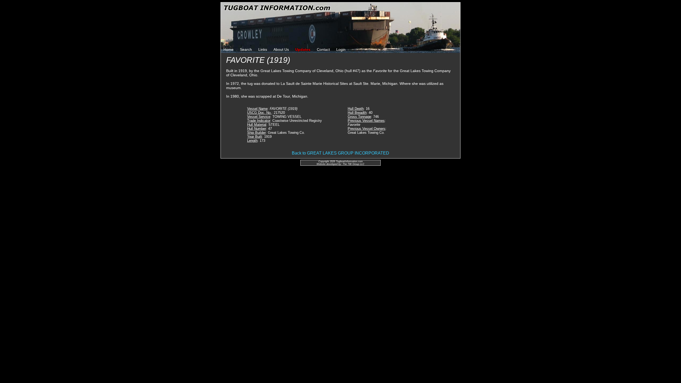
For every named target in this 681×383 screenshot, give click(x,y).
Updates (302, 49)
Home (228, 49)
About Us (281, 49)
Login (341, 49)
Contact (323, 49)
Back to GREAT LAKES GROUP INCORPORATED (340, 153)
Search (246, 49)
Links (262, 49)
